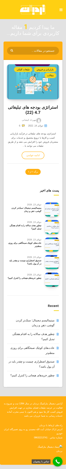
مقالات (50, 75)
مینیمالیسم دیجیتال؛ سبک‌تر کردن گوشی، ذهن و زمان (26, 209)
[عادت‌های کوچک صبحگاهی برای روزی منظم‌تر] (52, 245)
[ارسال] (12, 50)
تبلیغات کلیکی (23, 69)
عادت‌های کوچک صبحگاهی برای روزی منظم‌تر (24, 244)
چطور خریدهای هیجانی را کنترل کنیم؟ (24, 278)
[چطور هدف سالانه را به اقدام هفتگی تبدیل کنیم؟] (52, 227)
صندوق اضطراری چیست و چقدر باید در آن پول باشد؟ (25, 262)
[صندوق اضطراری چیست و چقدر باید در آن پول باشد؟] (52, 262)
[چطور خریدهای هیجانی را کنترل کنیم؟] (52, 280)
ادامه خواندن (32, 155)
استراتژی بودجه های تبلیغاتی (33, 110)
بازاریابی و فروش (45, 69)
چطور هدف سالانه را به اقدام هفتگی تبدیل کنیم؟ (25, 227)
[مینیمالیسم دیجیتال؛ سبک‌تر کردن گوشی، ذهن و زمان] (52, 210)
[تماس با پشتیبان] (57, 461)
